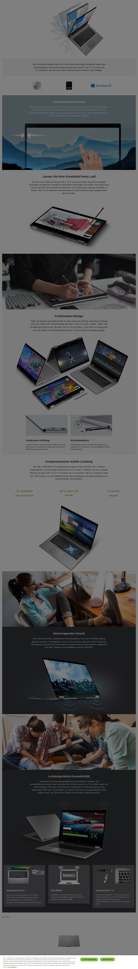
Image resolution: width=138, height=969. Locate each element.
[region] (69, 962)
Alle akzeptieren (107, 959)
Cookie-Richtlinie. (12, 967)
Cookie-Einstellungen (89, 959)
